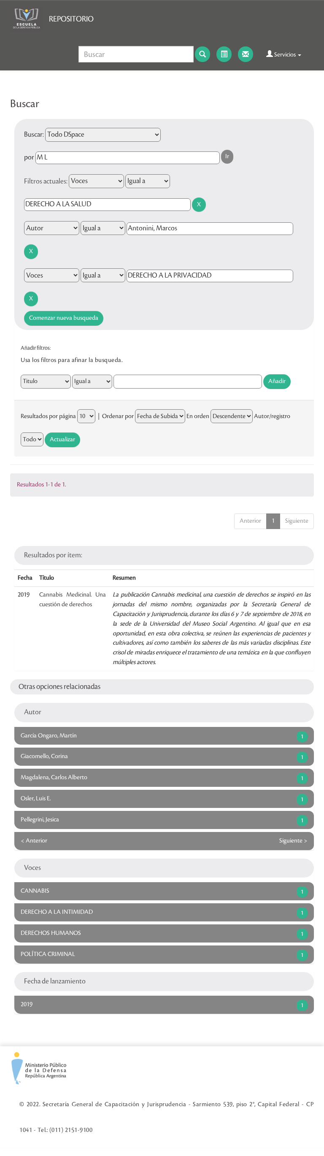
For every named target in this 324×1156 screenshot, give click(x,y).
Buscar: (34, 134)
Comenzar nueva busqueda (63, 318)
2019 (26, 1004)
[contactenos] (245, 54)
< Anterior (34, 840)
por (29, 157)
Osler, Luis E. (36, 798)
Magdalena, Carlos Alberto (54, 777)
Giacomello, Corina (44, 756)
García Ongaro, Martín (49, 735)
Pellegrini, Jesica (40, 819)
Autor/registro (272, 416)
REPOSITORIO (71, 19)
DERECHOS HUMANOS (51, 933)
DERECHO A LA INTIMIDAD (57, 912)
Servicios (285, 54)
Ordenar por (118, 416)
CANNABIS (35, 891)
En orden (197, 416)
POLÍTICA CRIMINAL (48, 954)
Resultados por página (48, 416)
